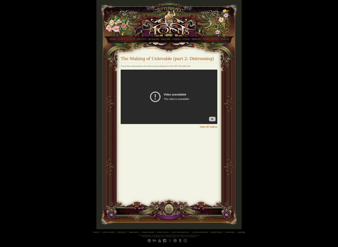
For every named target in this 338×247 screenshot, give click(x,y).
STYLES (131, 40)
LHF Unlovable (179, 66)
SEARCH (225, 40)
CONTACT (96, 232)
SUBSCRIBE (241, 232)
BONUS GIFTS (134, 232)
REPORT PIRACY (216, 232)
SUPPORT (196, 40)
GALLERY (166, 40)
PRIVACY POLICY (163, 232)
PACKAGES (153, 40)
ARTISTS (142, 40)
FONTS (122, 40)
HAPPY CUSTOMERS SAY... (180, 232)
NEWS (206, 40)
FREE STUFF (122, 232)
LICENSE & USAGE (148, 232)
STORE (186, 40)
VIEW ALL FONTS (109, 232)
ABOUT (214, 40)
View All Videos (208, 126)
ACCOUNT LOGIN (152, 48)
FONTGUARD (229, 232)
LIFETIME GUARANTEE (200, 232)
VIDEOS (176, 40)
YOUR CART (184, 48)
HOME (112, 40)
